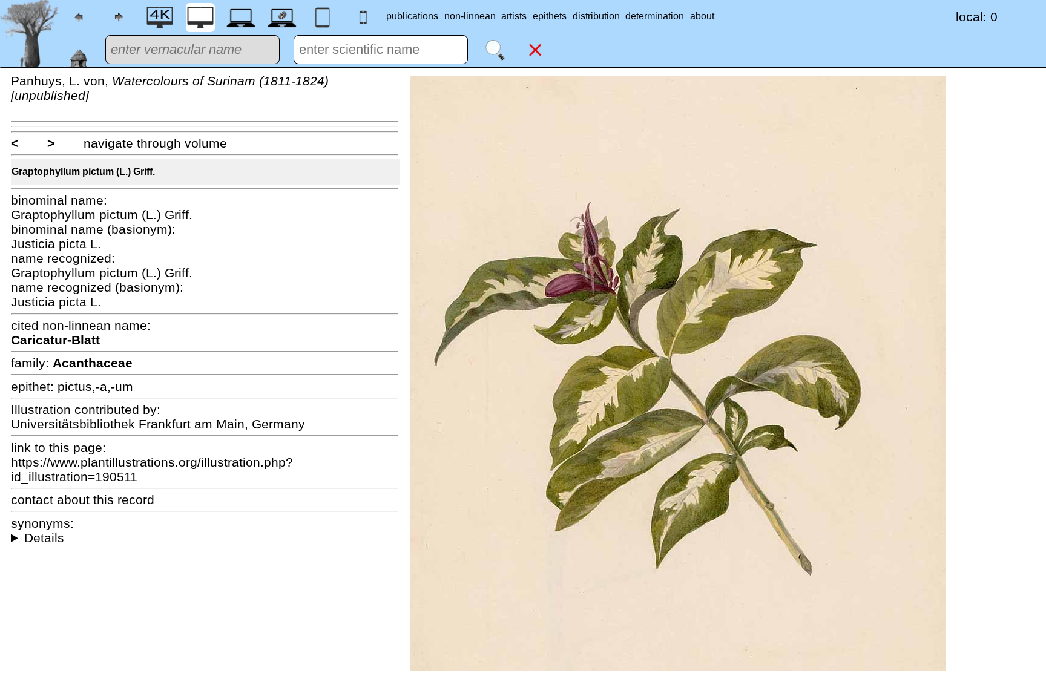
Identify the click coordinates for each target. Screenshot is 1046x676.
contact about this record (82, 500)
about (702, 16)
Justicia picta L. (56, 244)
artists (514, 16)
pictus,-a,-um (95, 386)
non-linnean (470, 16)
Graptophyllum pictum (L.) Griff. (83, 171)
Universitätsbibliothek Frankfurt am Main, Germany (158, 424)
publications (412, 16)
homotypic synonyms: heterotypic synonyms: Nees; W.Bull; (204, 538)
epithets (550, 16)
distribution (596, 16)
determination (654, 16)
